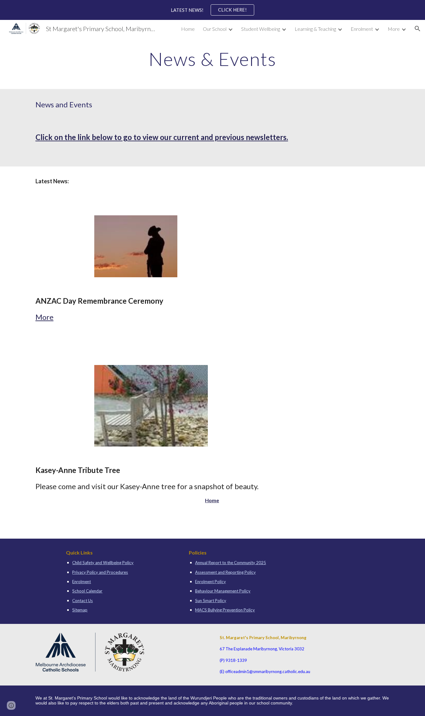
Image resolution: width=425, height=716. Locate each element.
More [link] (394, 29)
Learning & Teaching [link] (315, 29)
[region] (212, 10)
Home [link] (188, 29)
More (44, 316)
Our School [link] (215, 29)
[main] (212, 59)
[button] (417, 28)
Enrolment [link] (362, 29)
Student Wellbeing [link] (260, 29)
